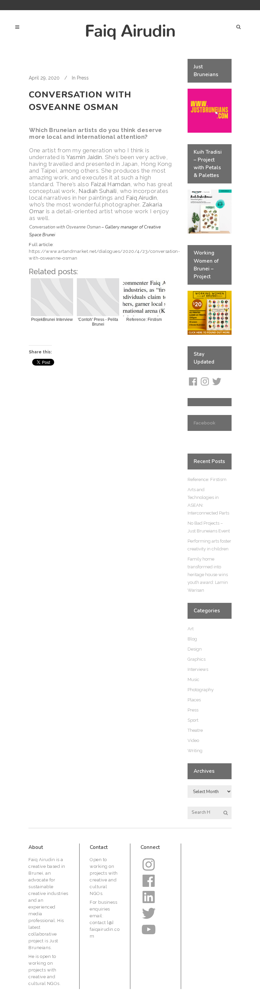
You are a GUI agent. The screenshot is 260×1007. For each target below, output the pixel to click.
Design (195, 649)
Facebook (204, 422)
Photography (201, 689)
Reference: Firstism (207, 479)
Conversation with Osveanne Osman (65, 227)
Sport (193, 720)
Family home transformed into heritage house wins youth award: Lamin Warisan (208, 574)
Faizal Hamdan (111, 184)
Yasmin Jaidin (84, 157)
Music (193, 679)
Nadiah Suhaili (98, 191)
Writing (195, 750)
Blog (192, 638)
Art (191, 628)
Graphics (196, 659)
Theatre (195, 730)
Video (193, 740)
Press (83, 78)
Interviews (198, 669)
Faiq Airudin (141, 197)
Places (194, 699)
